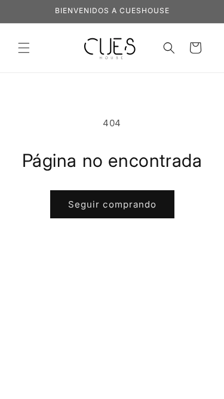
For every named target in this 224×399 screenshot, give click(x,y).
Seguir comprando (112, 204)
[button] (24, 48)
